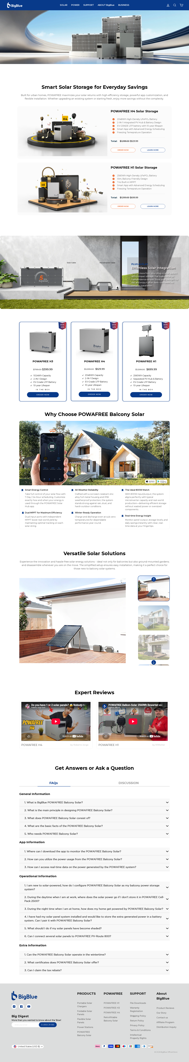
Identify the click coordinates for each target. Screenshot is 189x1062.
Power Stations (85, 1027)
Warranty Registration (136, 1009)
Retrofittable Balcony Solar (111, 1019)
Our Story (161, 1013)
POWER (75, 5)
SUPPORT (88, 5)
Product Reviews (165, 1008)
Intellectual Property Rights (138, 1037)
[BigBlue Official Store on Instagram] (14, 1006)
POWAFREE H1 (111, 1003)
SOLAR (63, 5)
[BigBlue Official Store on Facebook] (21, 1006)
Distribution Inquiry (166, 1027)
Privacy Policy (137, 1025)
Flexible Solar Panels (84, 1021)
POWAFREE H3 (112, 1008)
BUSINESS (123, 5)
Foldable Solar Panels (84, 1013)
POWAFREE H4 (112, 1012)
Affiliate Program (165, 1022)
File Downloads (138, 1003)
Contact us (162, 1017)
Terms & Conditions (140, 1030)
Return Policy (137, 1020)
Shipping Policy (138, 1016)
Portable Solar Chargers (84, 1005)
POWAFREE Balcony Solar (84, 1034)
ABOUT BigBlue (106, 5)
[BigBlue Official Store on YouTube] (28, 1006)
